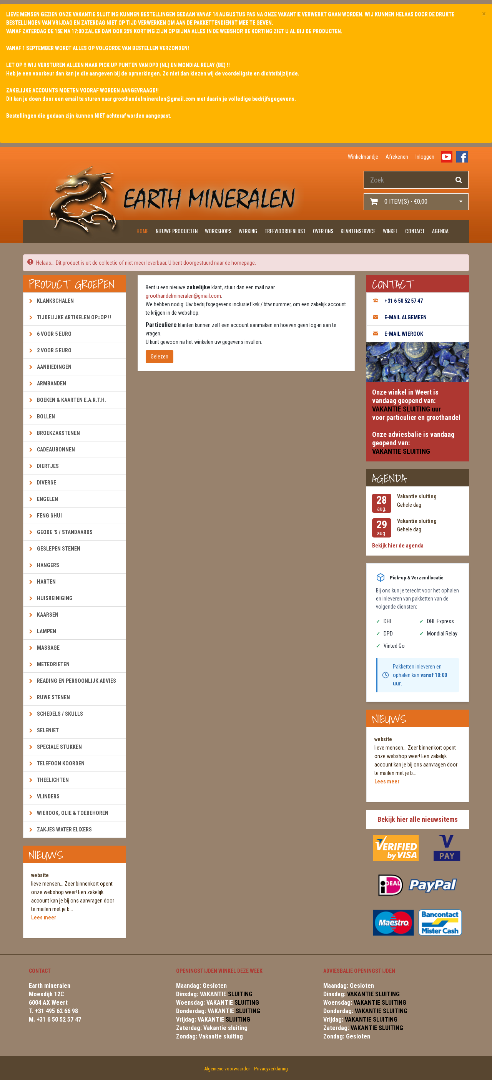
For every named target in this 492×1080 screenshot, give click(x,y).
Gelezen (159, 356)
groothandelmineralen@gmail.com (183, 296)
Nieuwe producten (177, 231)
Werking (248, 231)
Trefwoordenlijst (285, 231)
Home (142, 231)
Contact (415, 231)
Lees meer (43, 917)
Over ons (323, 231)
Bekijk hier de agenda (398, 545)
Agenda (440, 231)
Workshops (218, 231)
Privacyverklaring (271, 1069)
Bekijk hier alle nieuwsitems (417, 819)
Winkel (390, 231)
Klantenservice (358, 231)
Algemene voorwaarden (227, 1069)
